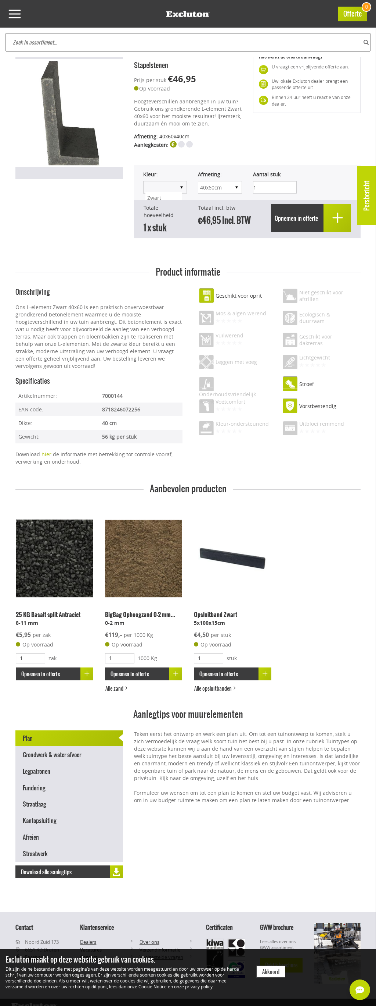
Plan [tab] (28, 738)
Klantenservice (97, 927)
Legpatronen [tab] (36, 771)
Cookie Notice (152, 986)
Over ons (149, 942)
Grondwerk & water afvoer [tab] (52, 754)
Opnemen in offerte (40, 674)
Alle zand (114, 688)
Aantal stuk (267, 174)
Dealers (88, 942)
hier (46, 454)
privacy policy (199, 986)
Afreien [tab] (31, 837)
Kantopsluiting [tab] (39, 820)
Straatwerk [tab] (35, 853)
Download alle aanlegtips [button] (46, 872)
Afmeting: (210, 174)
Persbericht (367, 196)
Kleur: (150, 174)
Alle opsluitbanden (213, 688)
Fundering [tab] (34, 787)
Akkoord (270, 972)
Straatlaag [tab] (34, 804)
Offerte (355, 13)
